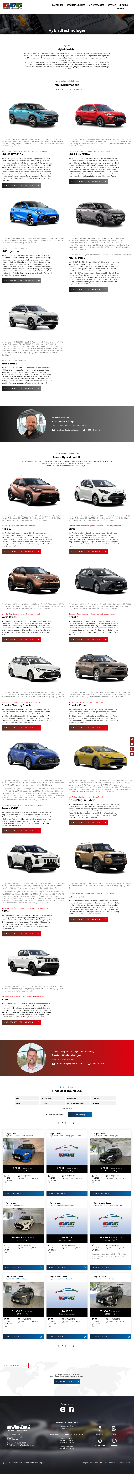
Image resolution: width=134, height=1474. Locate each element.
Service (112, 5)
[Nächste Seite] (73, 1123)
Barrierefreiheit (109, 1463)
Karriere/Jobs (67, 1428)
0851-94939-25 (100, 1064)
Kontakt (121, 8)
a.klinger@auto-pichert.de (68, 430)
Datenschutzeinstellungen (34, 1463)
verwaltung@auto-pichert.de (23, 1445)
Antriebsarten (96, 5)
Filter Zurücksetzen (55, 1115)
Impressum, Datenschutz (92, 1463)
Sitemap (121, 1463)
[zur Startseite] (13, 6)
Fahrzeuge (57, 5)
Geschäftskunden (76, 5)
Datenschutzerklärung (57, 1376)
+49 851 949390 (19, 1443)
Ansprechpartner (67, 1426)
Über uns (123, 5)
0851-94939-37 (95, 430)
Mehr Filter (68, 1109)
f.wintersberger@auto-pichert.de (70, 1064)
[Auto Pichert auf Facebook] (71, 1409)
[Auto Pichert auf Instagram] (63, 1409)
